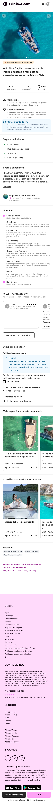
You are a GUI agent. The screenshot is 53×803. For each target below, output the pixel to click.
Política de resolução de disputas (18, 651)
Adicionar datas (14, 381)
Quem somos (10, 616)
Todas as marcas (12, 742)
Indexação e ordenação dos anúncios (20, 648)
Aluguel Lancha (11, 733)
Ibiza (7, 718)
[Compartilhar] (49, 16)
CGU (7, 636)
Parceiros (8, 642)
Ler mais (7, 186)
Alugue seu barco (12, 624)
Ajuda (7, 613)
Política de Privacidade (14, 630)
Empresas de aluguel (13, 627)
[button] (26, 57)
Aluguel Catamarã (12, 736)
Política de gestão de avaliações (18, 654)
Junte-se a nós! (11, 645)
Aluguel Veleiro (11, 730)
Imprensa (8, 622)
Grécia (7, 724)
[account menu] (47, 4)
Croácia (8, 721)
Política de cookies (12, 633)
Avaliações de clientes (14, 691)
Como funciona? (11, 619)
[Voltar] (4, 16)
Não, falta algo (30, 570)
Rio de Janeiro (10, 712)
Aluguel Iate (10, 739)
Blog (7, 657)
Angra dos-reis (11, 715)
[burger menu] (43, 4)
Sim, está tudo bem (12, 570)
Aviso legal (9, 639)
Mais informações (16, 391)
